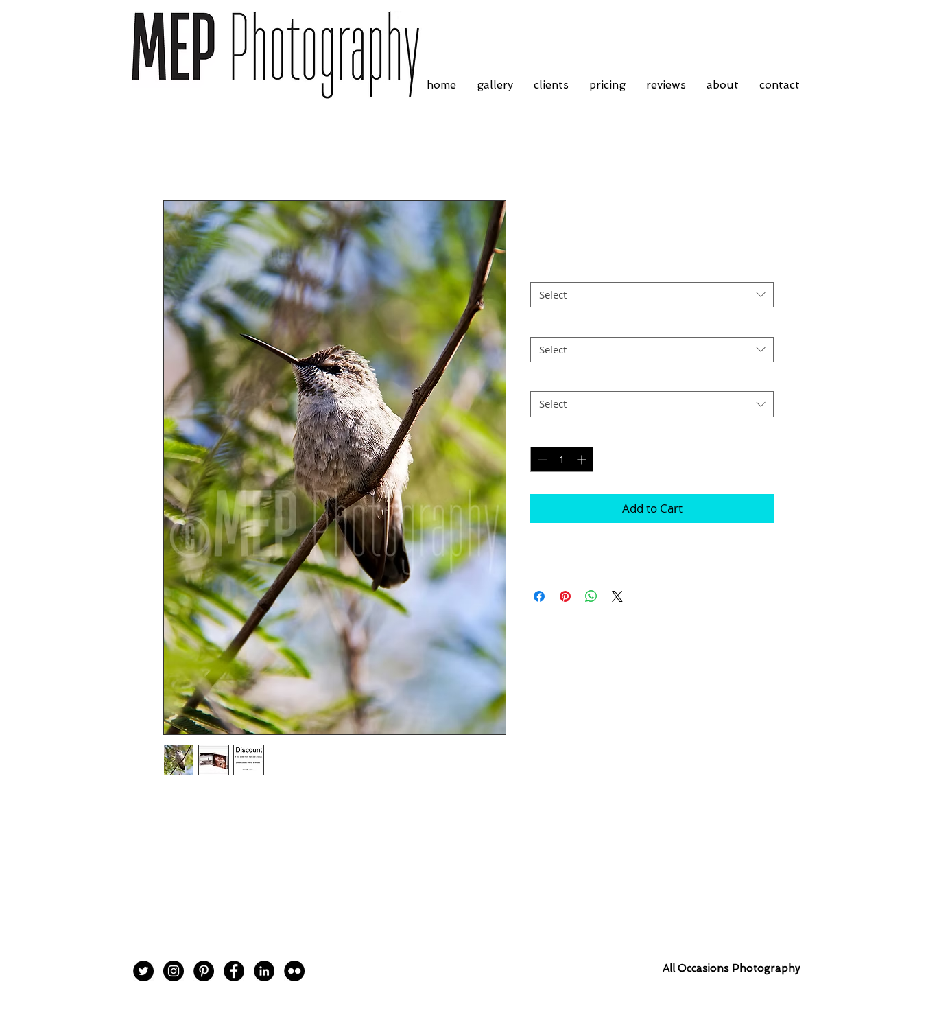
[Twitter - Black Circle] (143, 971)
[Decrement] (540, 459)
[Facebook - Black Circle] (234, 971)
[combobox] (652, 295)
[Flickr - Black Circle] (294, 971)
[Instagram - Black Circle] (173, 971)
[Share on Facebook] (539, 596)
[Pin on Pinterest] (565, 596)
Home (179, 151)
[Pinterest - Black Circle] (203, 971)
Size (543, 324)
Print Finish (560, 270)
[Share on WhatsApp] (591, 596)
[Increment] (582, 459)
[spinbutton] (561, 459)
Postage (552, 379)
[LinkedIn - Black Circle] (264, 971)
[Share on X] (617, 596)
